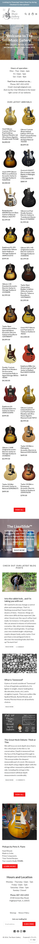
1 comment (20, 647)
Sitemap (13, 913)
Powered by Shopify (29, 937)
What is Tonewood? (13, 680)
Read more (10, 646)
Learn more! (10, 866)
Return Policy (23, 913)
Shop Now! (19, 550)
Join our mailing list (19, 919)
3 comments (20, 780)
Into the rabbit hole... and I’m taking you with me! (17, 599)
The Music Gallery (15, 937)
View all (19, 510)
